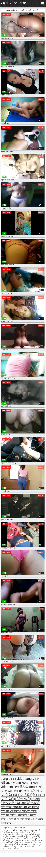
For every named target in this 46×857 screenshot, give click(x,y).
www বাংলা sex (14, 791)
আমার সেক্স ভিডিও (22, 795)
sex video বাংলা (17, 783)
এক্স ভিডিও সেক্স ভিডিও (17, 815)
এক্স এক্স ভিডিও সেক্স (15, 811)
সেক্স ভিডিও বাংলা (14, 3)
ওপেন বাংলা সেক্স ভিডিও (19, 819)
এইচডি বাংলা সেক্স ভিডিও (20, 803)
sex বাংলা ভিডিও (17, 787)
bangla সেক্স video (12, 779)
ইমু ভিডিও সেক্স (20, 799)
